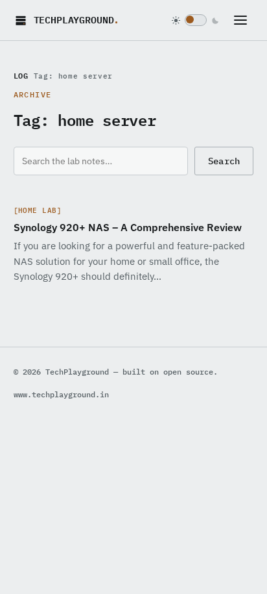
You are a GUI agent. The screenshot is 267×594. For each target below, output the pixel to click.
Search (224, 161)
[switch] (195, 20)
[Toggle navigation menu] (243, 20)
